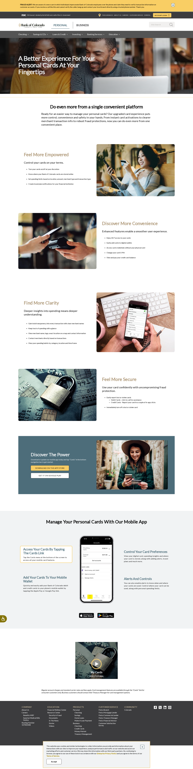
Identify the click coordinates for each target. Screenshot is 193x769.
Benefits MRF (28, 715)
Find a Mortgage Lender (108, 712)
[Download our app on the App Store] (86, 615)
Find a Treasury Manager (108, 718)
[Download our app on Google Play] (105, 615)
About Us (117, 15)
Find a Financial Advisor (108, 720)
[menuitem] (60, 25)
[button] (96, 678)
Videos (51, 726)
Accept (54, 762)
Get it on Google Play (50, 475)
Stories (51, 723)
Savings (77, 715)
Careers (125, 15)
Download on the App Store (49, 468)
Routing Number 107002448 (28, 724)
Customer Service (136, 15)
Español (147, 15)
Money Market (80, 731)
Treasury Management (83, 734)
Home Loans (79, 718)
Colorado (128, 710)
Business (82, 25)
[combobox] (159, 24)
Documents (53, 718)
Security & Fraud (55, 715)
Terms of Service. (53, 756)
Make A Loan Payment (83, 720)
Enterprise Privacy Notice (107, 753)
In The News (54, 720)
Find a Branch (107, 15)
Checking (78, 712)
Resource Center (53, 712)
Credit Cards (79, 729)
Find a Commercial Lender (109, 715)
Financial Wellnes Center (56, 710)
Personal (60, 25)
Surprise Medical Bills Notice (31, 719)
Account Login (161, 15)
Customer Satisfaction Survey (107, 724)
